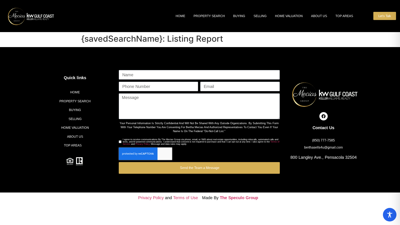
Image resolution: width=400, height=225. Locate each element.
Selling (260, 16)
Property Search (209, 16)
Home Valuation (289, 16)
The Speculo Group (239, 197)
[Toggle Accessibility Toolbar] (389, 215)
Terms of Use (185, 197)
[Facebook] (323, 116)
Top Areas (344, 16)
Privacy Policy (142, 144)
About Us (319, 16)
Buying (239, 16)
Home (180, 16)
